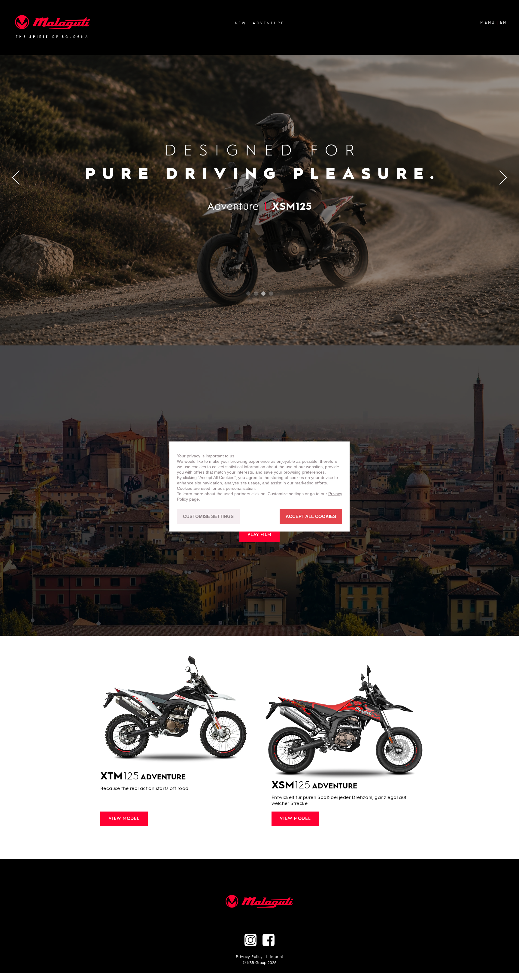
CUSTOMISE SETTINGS (208, 516)
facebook (269, 940)
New (241, 23)
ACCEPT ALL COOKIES (311, 516)
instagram (250, 940)
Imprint (276, 957)
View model (124, 819)
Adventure (268, 23)
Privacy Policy (249, 957)
